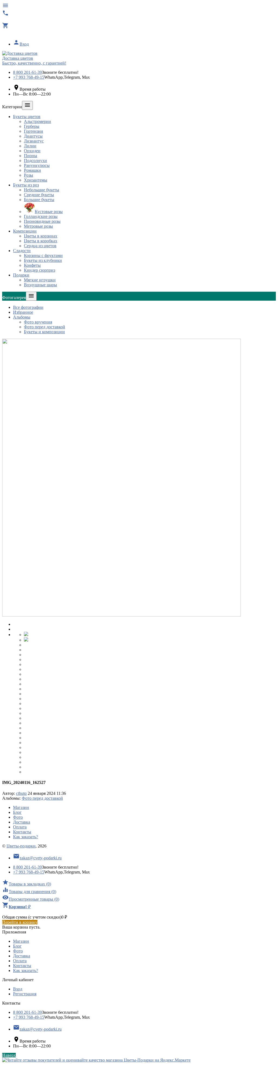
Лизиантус (34, 141)
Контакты (22, 832)
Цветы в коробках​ (40, 241)
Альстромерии (37, 121)
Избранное (23, 312)
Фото (18, 817)
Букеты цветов (26, 116)
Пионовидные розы (42, 221)
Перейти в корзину (19, 922)
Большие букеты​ (39, 199)
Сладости (22, 250)
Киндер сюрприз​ (39, 270)
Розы (28, 175)
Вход (21, 44)
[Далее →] (121, 615)
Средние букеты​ (39, 194)
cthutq (21, 793)
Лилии (30, 146)
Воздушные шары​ (40, 284)
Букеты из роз (26, 185)
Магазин (21, 807)
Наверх (9, 1055)
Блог (17, 812)
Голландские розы (41, 216)
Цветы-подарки (21, 846)
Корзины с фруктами (43, 255)
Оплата (20, 827)
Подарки (21, 275)
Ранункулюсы (37, 165)
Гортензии (33, 131)
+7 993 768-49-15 (28, 77)
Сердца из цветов (40, 245)
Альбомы (21, 317)
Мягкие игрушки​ (40, 280)
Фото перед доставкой (44, 327)
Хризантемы (35, 180)
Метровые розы (38, 226)
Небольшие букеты (41, 190)
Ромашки (32, 170)
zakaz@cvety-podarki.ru (37, 858)
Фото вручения (38, 322)
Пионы (30, 155)
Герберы (31, 126)
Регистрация (24, 994)
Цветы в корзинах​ (40, 236)
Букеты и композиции (44, 331)
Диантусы (33, 136)
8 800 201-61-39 (27, 72)
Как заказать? (25, 836)
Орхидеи (32, 150)
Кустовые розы (49, 211)
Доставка (21, 822)
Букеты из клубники (43, 260)
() (26, 884)
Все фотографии (28, 307)
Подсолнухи (35, 160)
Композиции (25, 231)
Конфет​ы (32, 265)
